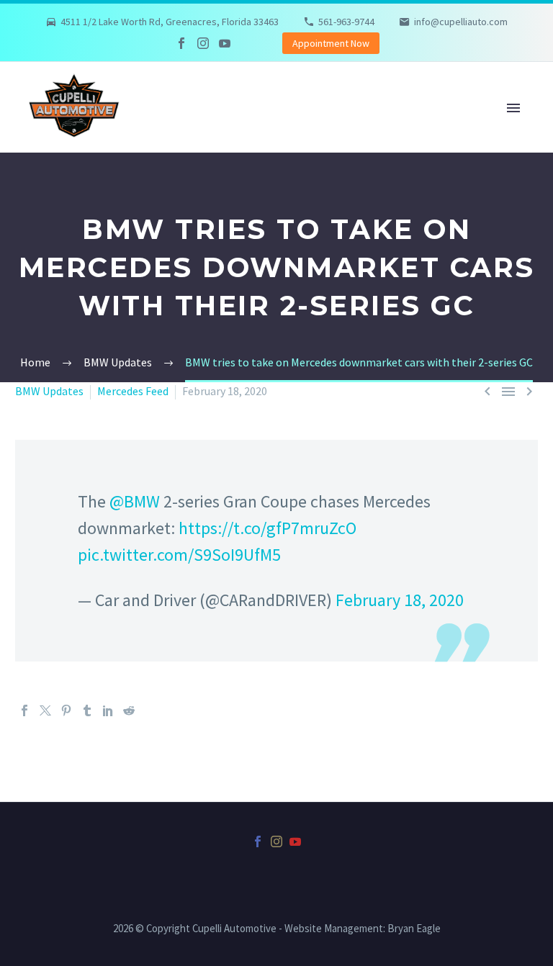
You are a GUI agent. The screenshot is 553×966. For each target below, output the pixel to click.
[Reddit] (129, 710)
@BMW (134, 501)
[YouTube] (224, 43)
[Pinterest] (66, 710)
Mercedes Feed (132, 391)
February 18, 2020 (400, 600)
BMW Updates (49, 391)
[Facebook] (181, 43)
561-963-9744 (346, 21)
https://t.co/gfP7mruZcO (267, 528)
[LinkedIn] (108, 710)
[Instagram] (203, 43)
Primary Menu (513, 108)
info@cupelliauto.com (461, 21)
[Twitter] (45, 710)
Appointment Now (330, 43)
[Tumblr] (87, 710)
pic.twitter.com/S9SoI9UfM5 (179, 554)
